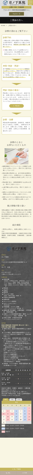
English (15, 13)
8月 (6, 399)
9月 (12, 399)
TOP (25, 473)
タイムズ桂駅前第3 (11, 354)
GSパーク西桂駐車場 (11, 358)
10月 (19, 399)
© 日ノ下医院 (16, 469)
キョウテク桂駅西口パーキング (15, 356)
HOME (3, 25)
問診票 (17, 106)
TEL (8, 473)
